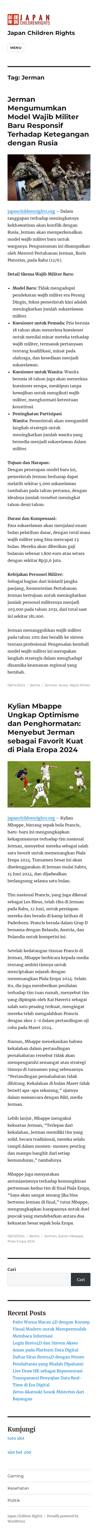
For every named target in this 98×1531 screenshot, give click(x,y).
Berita (35, 685)
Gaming (16, 1476)
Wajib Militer (79, 685)
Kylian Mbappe (70, 1236)
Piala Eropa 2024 (21, 1241)
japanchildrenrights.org (31, 211)
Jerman (50, 685)
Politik (14, 1500)
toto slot (16, 1438)
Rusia (63, 685)
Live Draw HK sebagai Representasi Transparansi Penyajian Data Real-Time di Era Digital (47, 1377)
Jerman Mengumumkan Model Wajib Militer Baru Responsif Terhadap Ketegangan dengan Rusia (48, 121)
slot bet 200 (19, 1452)
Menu (15, 48)
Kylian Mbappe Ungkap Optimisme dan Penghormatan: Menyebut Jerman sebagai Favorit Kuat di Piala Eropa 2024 (45, 728)
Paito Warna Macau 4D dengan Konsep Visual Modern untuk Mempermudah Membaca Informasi (51, 1329)
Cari (12, 1269)
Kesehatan (18, 1488)
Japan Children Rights (41, 32)
